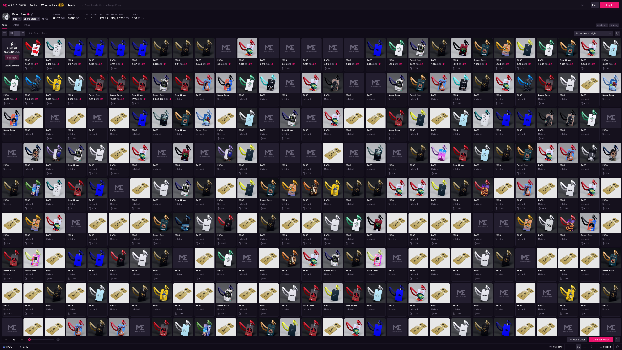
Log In (609, 5)
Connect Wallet (601, 339)
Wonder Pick (52, 5)
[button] (32, 14)
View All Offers (12, 65)
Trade (71, 5)
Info (15, 18)
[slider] (29, 339)
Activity (614, 25)
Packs (33, 5)
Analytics (602, 25)
